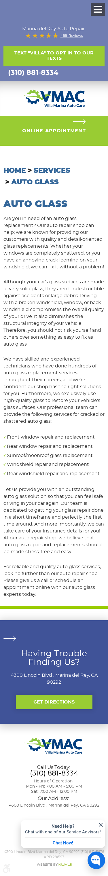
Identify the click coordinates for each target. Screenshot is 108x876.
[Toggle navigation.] (98, 9)
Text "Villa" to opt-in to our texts (54, 56)
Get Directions (54, 702)
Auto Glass (35, 182)
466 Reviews (71, 35)
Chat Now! (63, 842)
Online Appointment (54, 130)
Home (14, 170)
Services (52, 170)
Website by (54, 864)
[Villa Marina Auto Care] (54, 98)
